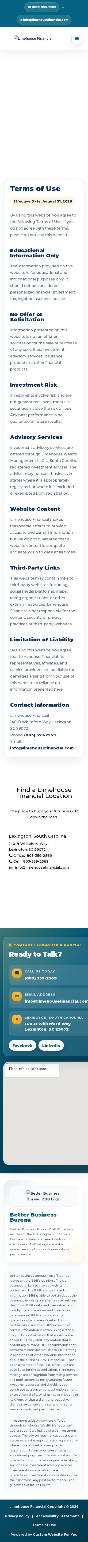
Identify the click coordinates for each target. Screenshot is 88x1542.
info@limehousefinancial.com (42, 748)
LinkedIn (51, 1045)
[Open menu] (76, 38)
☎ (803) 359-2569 (41, 7)
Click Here (44, 144)
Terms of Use (44, 1525)
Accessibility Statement (57, 1516)
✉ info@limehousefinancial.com (44, 19)
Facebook (22, 1045)
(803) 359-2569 (40, 735)
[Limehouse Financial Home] (44, 38)
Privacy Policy (17, 1516)
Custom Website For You (55, 1534)
